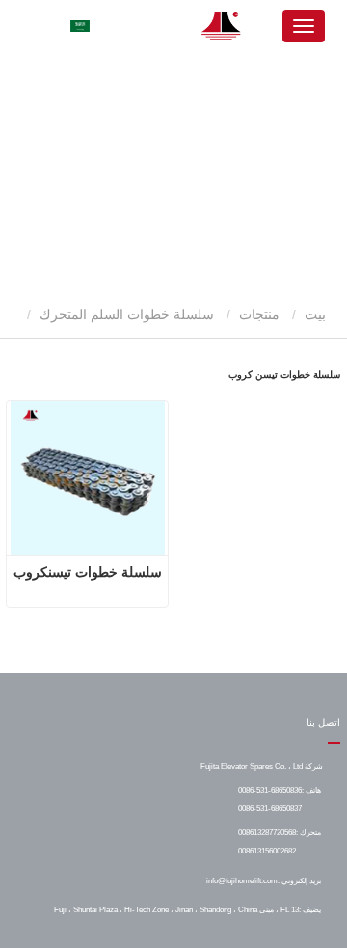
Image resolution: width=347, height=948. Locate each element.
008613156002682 (267, 850)
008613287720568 (267, 832)
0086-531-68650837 (270, 808)
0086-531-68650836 (270, 790)
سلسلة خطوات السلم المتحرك (127, 314)
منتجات (259, 314)
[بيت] (222, 26)
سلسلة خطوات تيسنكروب (87, 572)
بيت (317, 314)
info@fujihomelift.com (242, 880)
